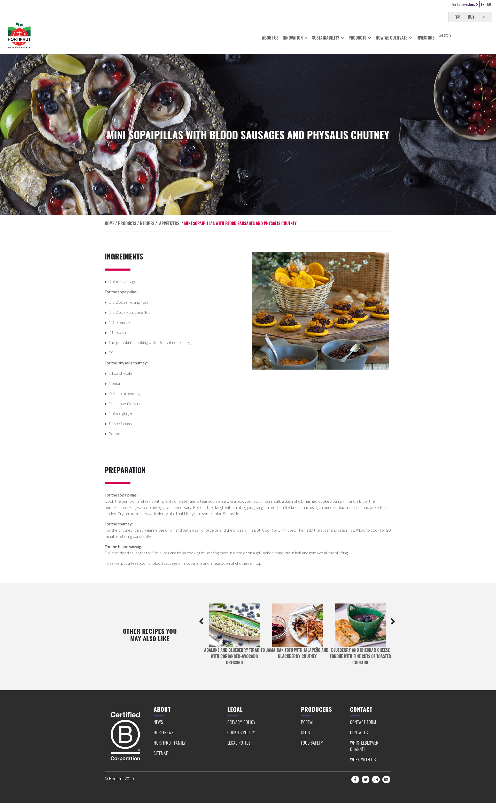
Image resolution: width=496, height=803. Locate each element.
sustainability (326, 38)
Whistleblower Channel (364, 746)
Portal (307, 722)
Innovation (293, 38)
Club (305, 732)
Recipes (147, 223)
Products (357, 38)
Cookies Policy (241, 732)
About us (270, 38)
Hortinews (164, 732)
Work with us (363, 759)
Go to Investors (464, 4)
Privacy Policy (241, 722)
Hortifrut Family (170, 743)
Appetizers (169, 223)
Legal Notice (239, 743)
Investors (425, 38)
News (158, 722)
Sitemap (161, 753)
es (482, 4)
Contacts (359, 732)
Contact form (363, 722)
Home (109, 223)
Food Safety (312, 743)
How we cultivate (392, 38)
